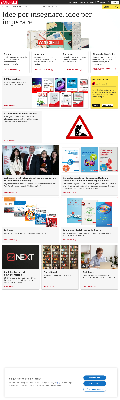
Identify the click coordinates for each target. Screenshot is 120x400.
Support (82, 2)
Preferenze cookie (95, 389)
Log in (115, 2)
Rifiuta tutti (94, 383)
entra (96, 105)
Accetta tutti (95, 378)
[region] (60, 382)
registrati (107, 105)
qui (58, 382)
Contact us (90, 2)
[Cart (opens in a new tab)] (109, 2)
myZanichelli (73, 2)
